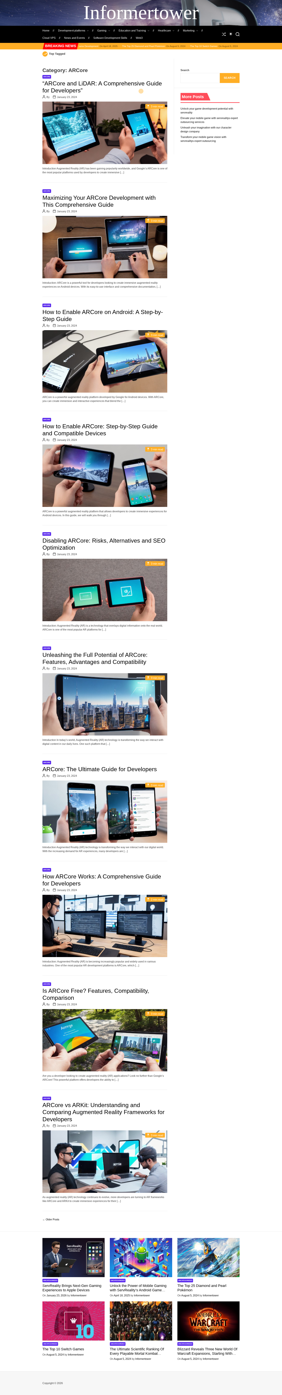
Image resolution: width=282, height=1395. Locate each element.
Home (45, 30)
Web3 (139, 38)
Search (184, 70)
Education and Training (132, 30)
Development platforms (71, 30)
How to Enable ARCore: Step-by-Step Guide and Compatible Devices (100, 430)
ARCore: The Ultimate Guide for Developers (99, 769)
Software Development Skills (110, 38)
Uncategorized (50, 1280)
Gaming (102, 30)
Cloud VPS (49, 38)
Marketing (189, 30)
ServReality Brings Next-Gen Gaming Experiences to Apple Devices (71, 1288)
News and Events (74, 38)
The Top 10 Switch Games (111, 46)
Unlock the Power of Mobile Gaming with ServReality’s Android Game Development (138, 1290)
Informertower (141, 12)
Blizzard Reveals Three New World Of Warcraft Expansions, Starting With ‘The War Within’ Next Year (207, 1353)
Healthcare (164, 30)
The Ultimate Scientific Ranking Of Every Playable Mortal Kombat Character (189, 46)
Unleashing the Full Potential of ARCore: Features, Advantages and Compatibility (95, 658)
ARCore (46, 77)
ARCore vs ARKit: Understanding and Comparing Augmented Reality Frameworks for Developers (103, 1112)
